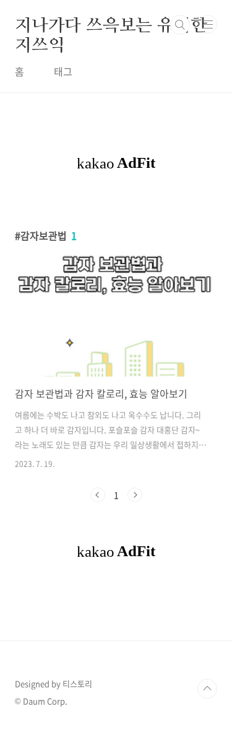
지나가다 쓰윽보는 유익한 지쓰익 (111, 25)
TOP (207, 689)
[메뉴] (208, 24)
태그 (63, 71)
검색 (180, 24)
